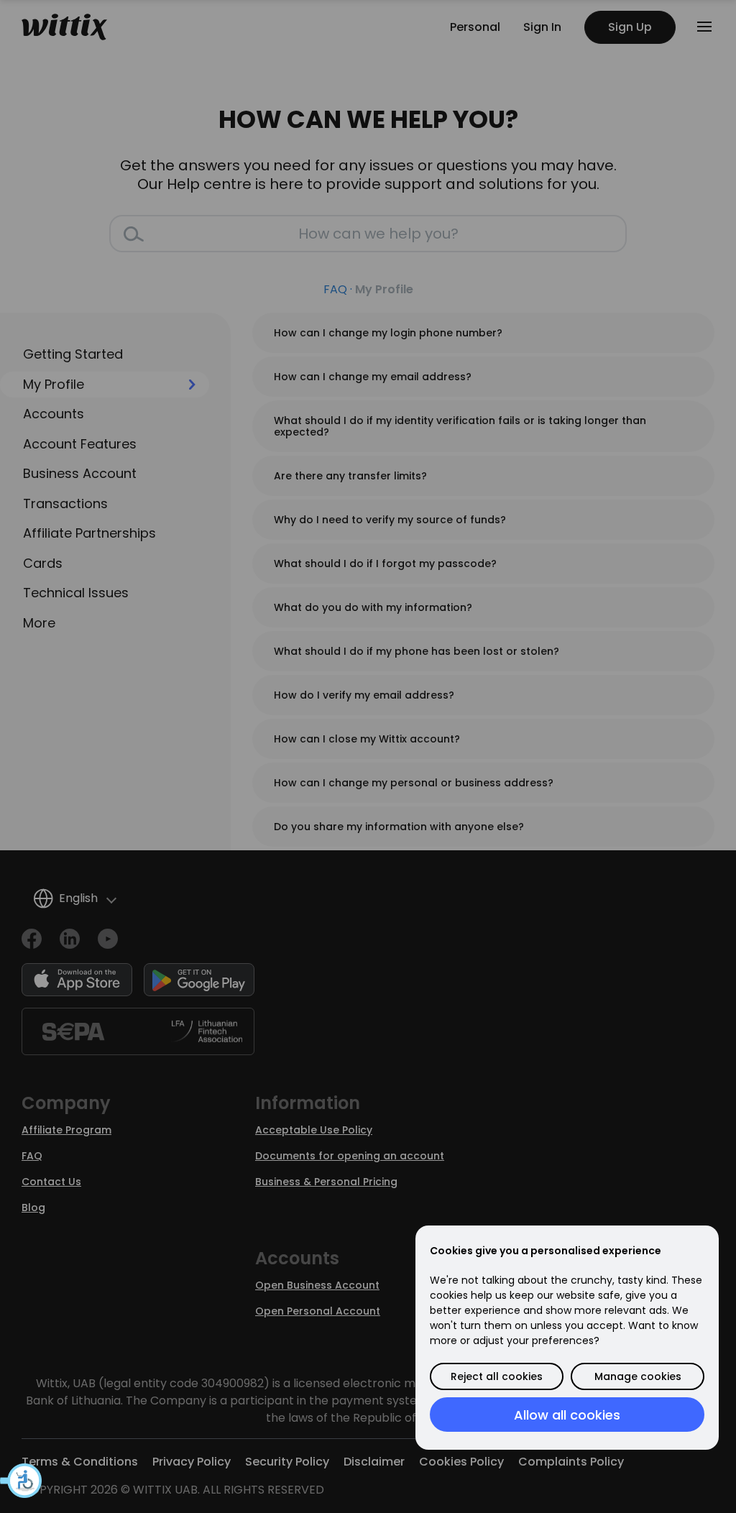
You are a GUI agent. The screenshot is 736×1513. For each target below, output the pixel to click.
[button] (21, 1481)
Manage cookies (637, 1376)
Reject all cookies (497, 1376)
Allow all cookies (567, 1415)
